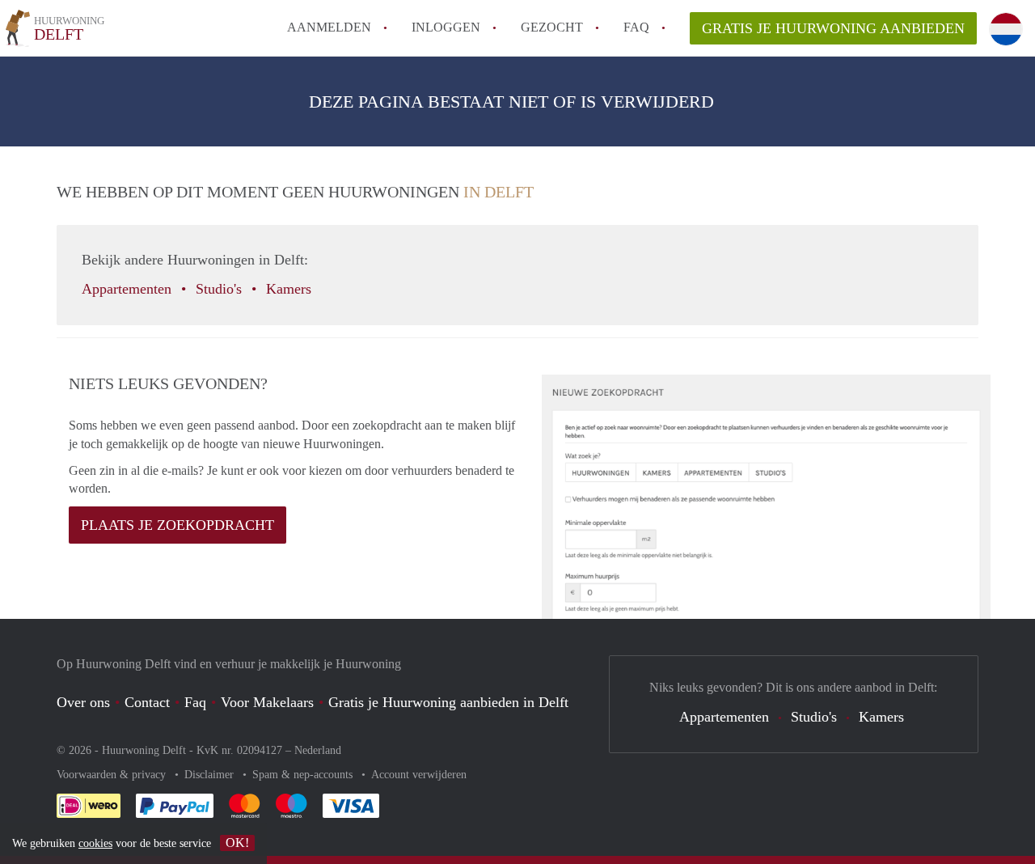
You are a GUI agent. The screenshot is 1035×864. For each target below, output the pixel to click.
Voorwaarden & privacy (113, 775)
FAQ (636, 27)
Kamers (290, 289)
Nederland (317, 750)
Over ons (83, 702)
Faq (195, 702)
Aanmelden (329, 27)
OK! (237, 842)
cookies (95, 843)
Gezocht (552, 27)
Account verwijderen (419, 775)
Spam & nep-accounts (304, 775)
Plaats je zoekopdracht (177, 525)
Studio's (221, 289)
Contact (147, 702)
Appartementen (128, 289)
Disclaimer (210, 775)
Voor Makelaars (267, 702)
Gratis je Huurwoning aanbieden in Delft (448, 702)
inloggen (446, 27)
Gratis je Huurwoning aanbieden (833, 28)
